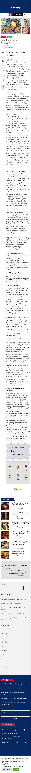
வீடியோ (3, 654)
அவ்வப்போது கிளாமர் (6, 663)
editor (6, 45)
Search (3, 584)
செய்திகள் (3, 638)
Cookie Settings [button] (7, 769)
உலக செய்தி (4, 667)
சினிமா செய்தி (4, 633)
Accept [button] (16, 769)
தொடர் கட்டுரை (4, 642)
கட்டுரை (3, 658)
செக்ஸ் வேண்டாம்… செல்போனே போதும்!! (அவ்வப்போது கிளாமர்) (20, 523)
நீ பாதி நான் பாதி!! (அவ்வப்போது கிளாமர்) (20, 513)
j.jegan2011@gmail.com (18, 454)
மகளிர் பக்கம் (4, 650)
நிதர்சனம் (15, 7)
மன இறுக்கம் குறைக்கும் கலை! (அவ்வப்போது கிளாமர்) (20, 503)
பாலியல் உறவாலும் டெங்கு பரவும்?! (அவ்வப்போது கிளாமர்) (20, 532)
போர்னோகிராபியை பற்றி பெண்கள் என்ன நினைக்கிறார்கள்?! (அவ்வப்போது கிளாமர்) (20, 543)
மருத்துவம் (3, 646)
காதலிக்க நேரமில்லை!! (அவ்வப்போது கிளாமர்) (18, 552)
